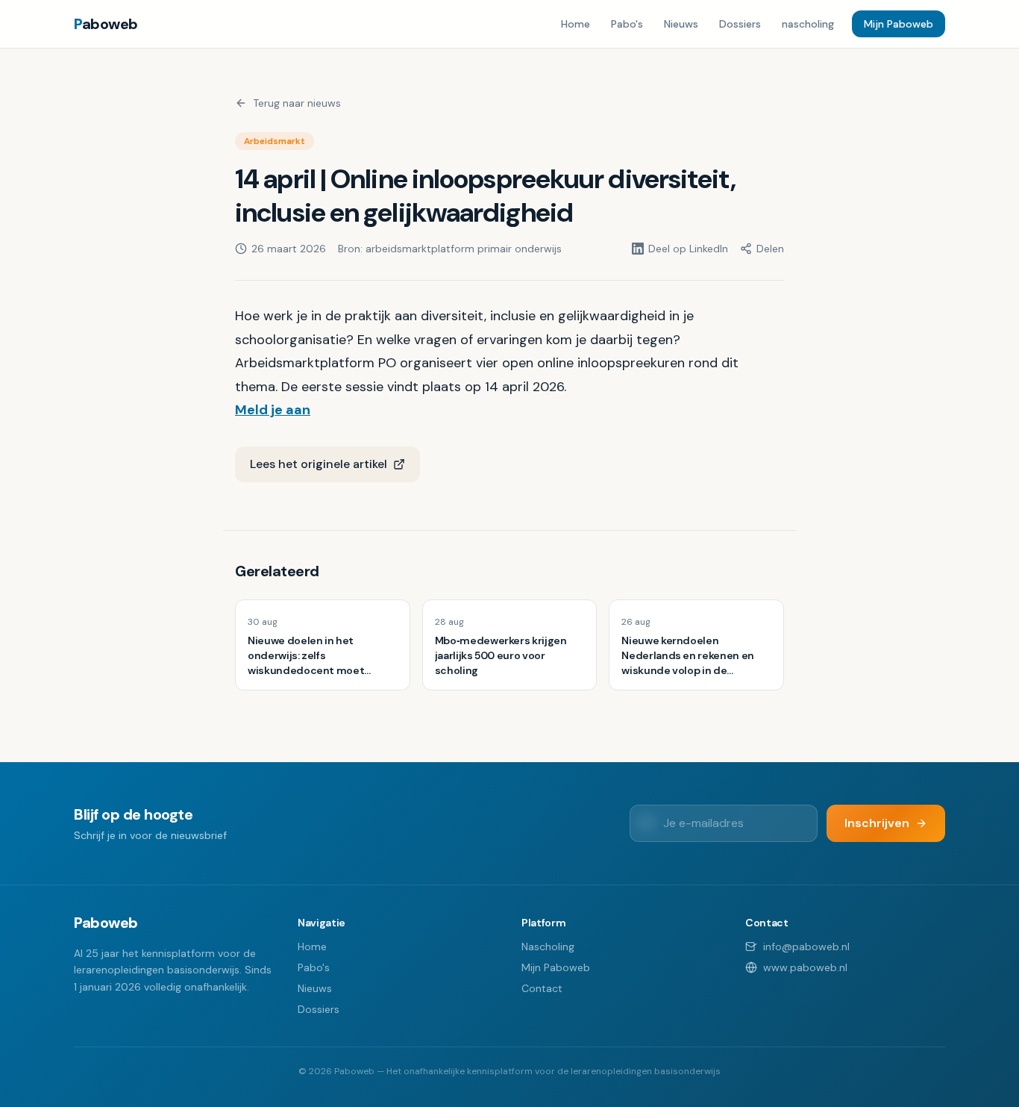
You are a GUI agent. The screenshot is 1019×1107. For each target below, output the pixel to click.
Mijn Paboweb (898, 24)
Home (575, 24)
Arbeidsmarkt (274, 141)
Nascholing (547, 946)
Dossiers (740, 24)
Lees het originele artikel (318, 464)
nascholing (808, 24)
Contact (541, 988)
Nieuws (681, 24)
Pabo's (627, 24)
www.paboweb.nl (805, 967)
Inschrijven (876, 823)
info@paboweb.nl (806, 946)
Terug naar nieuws (297, 103)
